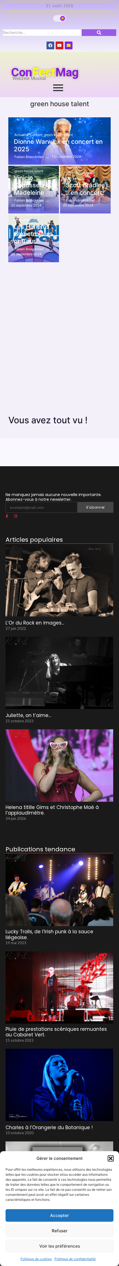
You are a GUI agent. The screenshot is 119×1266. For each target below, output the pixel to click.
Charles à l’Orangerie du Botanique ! (49, 1127)
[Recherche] (99, 32)
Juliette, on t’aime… (28, 715)
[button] (110, 1158)
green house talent (58, 135)
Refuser (60, 1230)
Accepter (59, 1215)
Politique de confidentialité (75, 1259)
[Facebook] (50, 45)
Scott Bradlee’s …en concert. (87, 188)
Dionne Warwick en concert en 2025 (58, 145)
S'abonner (95, 507)
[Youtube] (59, 45)
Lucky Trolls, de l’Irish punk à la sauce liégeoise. (49, 934)
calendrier (22, 165)
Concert (36, 135)
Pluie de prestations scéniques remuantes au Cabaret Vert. (56, 1032)
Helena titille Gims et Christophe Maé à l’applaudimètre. (52, 810)
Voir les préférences (59, 1246)
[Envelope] (69, 45)
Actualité (21, 135)
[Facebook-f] (7, 516)
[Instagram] (15, 516)
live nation (22, 220)
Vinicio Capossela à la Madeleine (35, 185)
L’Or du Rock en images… (35, 623)
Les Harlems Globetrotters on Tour (33, 234)
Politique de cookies (36, 1259)
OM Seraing (75, 178)
